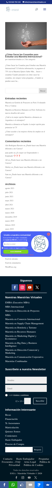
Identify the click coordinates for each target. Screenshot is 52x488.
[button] (15, 239)
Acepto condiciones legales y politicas (15, 248)
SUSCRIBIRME (15, 251)
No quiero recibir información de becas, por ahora (17, 255)
